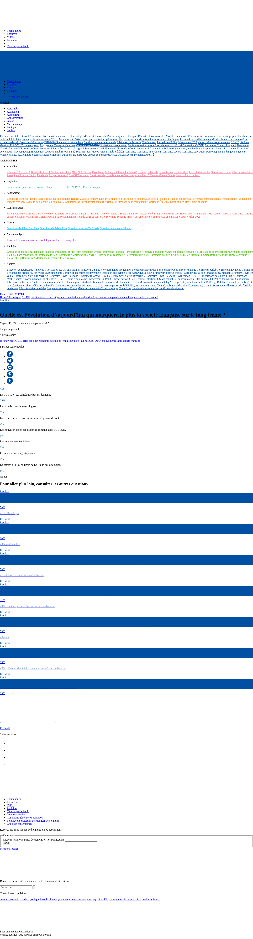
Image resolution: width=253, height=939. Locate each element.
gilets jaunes (80, 340)
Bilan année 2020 (187, 142)
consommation (133, 899)
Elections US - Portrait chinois (54, 172)
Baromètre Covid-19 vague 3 (68, 148)
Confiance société (171, 151)
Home (3, 297)
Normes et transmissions (207, 198)
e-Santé (35, 154)
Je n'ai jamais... (56, 201)
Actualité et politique (241, 251)
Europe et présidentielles (216, 251)
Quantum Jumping (199, 254)
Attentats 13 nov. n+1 (18, 172)
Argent (10, 213)
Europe (64, 151)
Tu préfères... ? (55, 187)
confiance (147, 899)
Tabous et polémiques (182, 198)
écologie (33, 340)
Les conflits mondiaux (188, 175)
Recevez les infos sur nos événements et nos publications (34, 839)
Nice (74, 172)
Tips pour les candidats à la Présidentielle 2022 (123, 254)
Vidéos (10, 36)
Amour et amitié (198, 201)
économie (44, 340)
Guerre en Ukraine (221, 172)
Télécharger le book (18, 46)
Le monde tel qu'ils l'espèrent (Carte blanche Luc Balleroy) (212, 139)
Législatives (68, 257)
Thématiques (14, 30)
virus (89, 899)
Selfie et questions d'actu (141, 145)
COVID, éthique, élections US (144, 278)
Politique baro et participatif (22, 254)
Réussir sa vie (195, 136)
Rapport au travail (58, 175)
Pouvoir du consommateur (61, 216)
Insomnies (209, 136)
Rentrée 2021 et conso (89, 216)
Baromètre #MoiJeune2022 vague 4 (41, 257)
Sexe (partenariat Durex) (138, 154)
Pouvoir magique (92, 187)
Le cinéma (168, 216)
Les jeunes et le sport (126, 136)
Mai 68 (133, 172)
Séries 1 (114, 213)
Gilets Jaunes (166, 172)
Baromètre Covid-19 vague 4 (36, 148)
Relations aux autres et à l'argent (161, 139)
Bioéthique (227, 151)
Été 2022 (165, 201)
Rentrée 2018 (78, 198)
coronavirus (6, 340)
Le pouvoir (230, 148)
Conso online (109, 216)
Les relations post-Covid (168, 145)
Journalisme (163, 142)
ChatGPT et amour (79, 175)
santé (119, 340)
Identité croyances (17, 201)
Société (26, 297)
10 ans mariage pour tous (229, 136)
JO (148, 175)
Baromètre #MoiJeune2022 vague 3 (229, 254)
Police (173, 142)
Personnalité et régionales (102, 201)
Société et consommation (113, 145)
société (104, 899)
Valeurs (41, 198)
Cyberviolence (54, 240)
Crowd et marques (25, 213)
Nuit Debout (84, 172)
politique (34, 899)
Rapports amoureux (137, 198)
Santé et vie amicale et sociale (100, 142)
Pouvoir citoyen (194, 251)
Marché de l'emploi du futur (172, 285)
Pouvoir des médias (199, 172)
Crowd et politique (17, 251)
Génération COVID (193, 145)
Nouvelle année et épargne (147, 216)
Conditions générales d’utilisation (25, 817)
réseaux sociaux (77, 899)
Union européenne (104, 251)
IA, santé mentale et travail (14, 136)
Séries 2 (124, 213)
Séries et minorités (134, 139)
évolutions (55, 340)
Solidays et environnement (36, 139)
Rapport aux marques (66, 213)
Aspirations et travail (76, 201)
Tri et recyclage (74, 136)
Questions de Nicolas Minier (115, 228)
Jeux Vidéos (92, 151)
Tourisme (179, 213)
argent (96, 899)
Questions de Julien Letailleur (23, 228)
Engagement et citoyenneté (45, 151)
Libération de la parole (129, 142)
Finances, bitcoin (138, 213)
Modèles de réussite (176, 136)
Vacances (129, 175)
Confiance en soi (116, 198)
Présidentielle (14, 257)
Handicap (45, 154)
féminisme (67, 340)
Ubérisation (154, 213)
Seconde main (124, 216)
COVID (17, 340)
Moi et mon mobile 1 (196, 213)
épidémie (52, 899)
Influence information (117, 172)
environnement (117, 899)
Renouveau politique (152, 251)
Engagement (47, 145)
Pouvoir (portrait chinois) (209, 148)
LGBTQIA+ (94, 340)
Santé (72, 151)
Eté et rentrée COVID (87, 145)
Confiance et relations (193, 151)
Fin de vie (42, 175)
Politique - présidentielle (128, 251)
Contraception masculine (109, 139)
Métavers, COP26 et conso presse (77, 139)
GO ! (6, 843)
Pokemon (49, 213)
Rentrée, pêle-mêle (148, 172)
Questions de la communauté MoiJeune (137, 201)
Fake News (98, 172)
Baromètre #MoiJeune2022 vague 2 (169, 254)
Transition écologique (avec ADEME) (122, 272)
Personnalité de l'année (162, 175)
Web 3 (54, 139)
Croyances (40, 187)
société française (131, 340)
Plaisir (110, 136)
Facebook (40, 240)
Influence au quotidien (58, 198)
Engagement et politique (41, 251)
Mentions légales (16, 814)
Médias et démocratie (95, 136)
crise (25, 340)
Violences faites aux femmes (15, 154)
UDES (67, 187)
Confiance (130, 151)
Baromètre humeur (96, 198)
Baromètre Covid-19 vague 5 (129, 275)
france (156, 899)
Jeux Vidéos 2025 (191, 216)
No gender (240, 151)
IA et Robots (80, 154)
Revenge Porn (70, 240)
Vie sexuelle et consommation (214, 142)
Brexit (34, 172)
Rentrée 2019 (181, 172)
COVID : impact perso (26, 145)
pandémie (63, 899)
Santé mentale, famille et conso (107, 175)
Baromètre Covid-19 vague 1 (133, 148)
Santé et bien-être (179, 201)
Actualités (140, 175)
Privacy (11, 240)
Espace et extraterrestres (101, 154)
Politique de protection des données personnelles (33, 820)
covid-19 (24, 899)
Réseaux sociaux (25, 240)
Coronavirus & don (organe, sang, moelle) (173, 148)
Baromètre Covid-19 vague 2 (101, 148)
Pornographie (213, 151)
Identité (33, 198)
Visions (43, 216)
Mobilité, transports (61, 154)
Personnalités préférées (111, 151)
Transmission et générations (236, 198)
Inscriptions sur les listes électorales (74, 251)
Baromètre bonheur (17, 198)
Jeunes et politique (175, 251)
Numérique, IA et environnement (47, 136)
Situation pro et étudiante (69, 142)
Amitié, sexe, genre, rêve (20, 187)
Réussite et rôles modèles (151, 136)
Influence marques (89, 213)
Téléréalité (50, 142)
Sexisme (80, 151)
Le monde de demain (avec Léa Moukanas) (128, 282)
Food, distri (167, 213)
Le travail (119, 154)
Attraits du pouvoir (37, 201)
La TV (39, 213)
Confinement (149, 142)
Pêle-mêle (164, 198)
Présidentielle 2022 (48, 254)
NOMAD (77, 187)
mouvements (109, 340)
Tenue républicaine (64, 145)
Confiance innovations (149, 151)
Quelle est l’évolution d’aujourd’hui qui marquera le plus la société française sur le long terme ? (106, 297)
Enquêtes (12, 33)
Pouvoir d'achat (27, 175)
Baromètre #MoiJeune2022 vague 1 (78, 254)
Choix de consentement (19, 823)
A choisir (153, 198)
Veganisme (32, 216)
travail (43, 899)
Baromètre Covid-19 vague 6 (220, 145)
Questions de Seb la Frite (53, 228)
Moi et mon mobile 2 (220, 213)
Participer (12, 40)
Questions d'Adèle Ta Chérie (83, 228)
